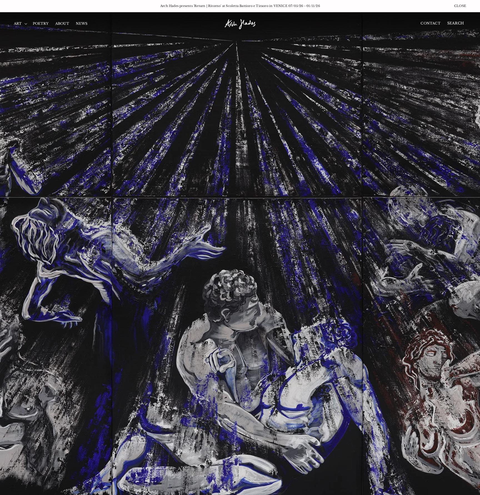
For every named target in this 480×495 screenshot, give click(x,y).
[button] (20, 23)
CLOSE (460, 6)
